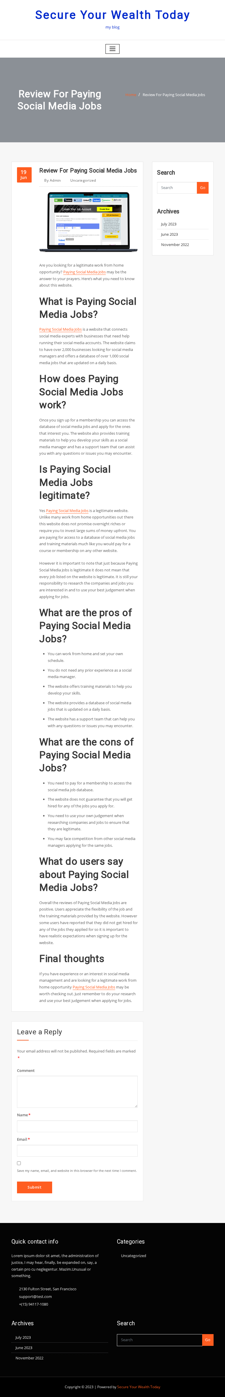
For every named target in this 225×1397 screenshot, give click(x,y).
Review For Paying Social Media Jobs (174, 94)
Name (23, 1114)
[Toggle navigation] (112, 49)
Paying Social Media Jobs (84, 272)
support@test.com (35, 1296)
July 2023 (168, 224)
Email (23, 1139)
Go (202, 187)
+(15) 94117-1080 (33, 1304)
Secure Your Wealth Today (112, 15)
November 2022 (175, 244)
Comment (26, 1070)
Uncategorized (83, 180)
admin (52, 180)
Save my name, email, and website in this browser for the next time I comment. (77, 1170)
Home (130, 94)
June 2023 (169, 234)
